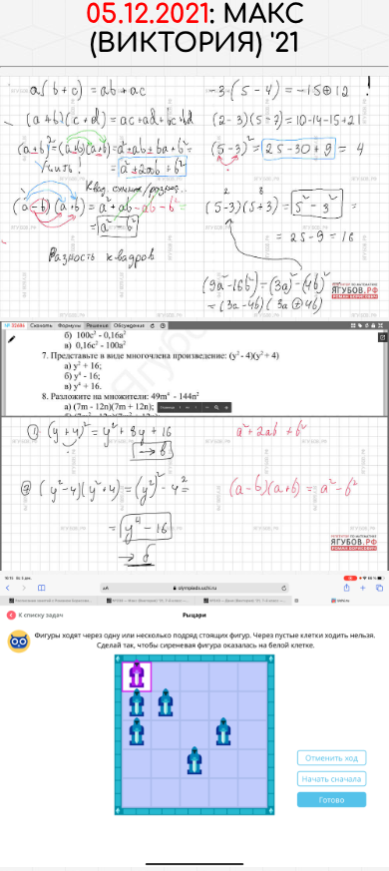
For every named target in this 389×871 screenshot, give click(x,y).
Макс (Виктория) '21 (197, 29)
